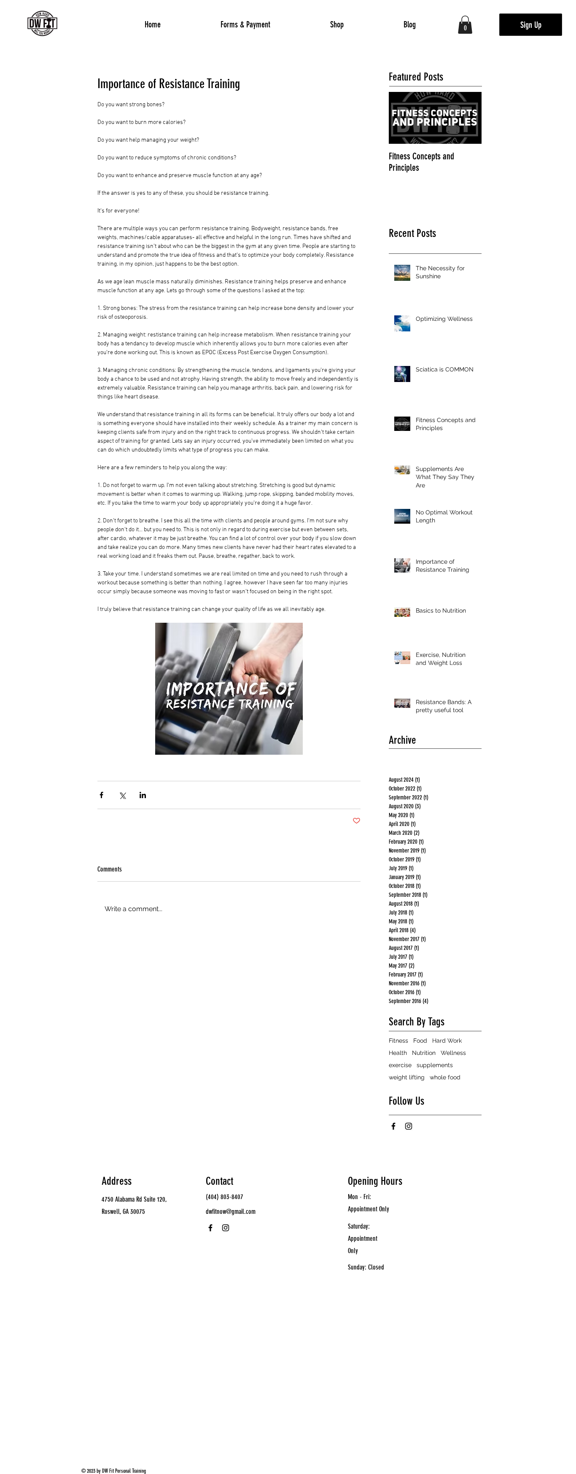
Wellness (453, 1052)
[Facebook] (393, 1126)
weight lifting (407, 1077)
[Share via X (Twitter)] (122, 795)
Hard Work (447, 1040)
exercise (400, 1065)
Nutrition (424, 1052)
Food (420, 1040)
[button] (465, 25)
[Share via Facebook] (101, 795)
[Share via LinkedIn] (143, 795)
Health (398, 1052)
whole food (445, 1077)
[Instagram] (408, 1126)
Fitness (398, 1040)
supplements (435, 1065)
